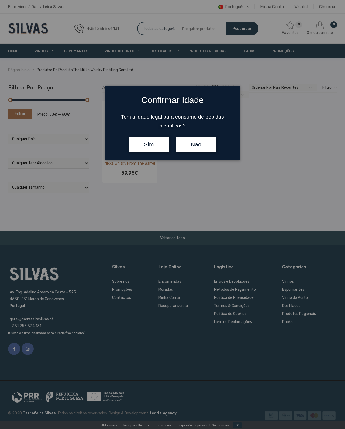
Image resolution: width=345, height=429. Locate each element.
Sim (149, 144)
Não (196, 144)
